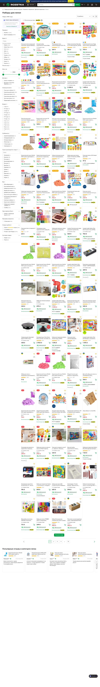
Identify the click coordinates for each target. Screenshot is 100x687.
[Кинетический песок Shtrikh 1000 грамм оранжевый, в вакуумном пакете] (59, 179)
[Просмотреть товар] (52, 42)
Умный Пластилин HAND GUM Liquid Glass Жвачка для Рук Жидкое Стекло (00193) (43, 411)
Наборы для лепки (10, 188)
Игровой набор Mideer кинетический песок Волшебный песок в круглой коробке (74, 82)
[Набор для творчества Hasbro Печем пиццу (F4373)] (59, 325)
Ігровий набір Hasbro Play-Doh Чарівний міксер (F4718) (59, 301)
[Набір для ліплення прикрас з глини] (44, 288)
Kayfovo (7, 63)
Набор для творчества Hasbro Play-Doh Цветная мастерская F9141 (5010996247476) (90, 448)
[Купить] (34, 50)
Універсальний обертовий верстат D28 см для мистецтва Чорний (27, 338)
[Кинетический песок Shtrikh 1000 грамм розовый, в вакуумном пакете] (44, 362)
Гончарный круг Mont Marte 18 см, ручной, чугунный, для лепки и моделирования (43, 338)
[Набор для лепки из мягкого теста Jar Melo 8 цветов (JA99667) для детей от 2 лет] (44, 435)
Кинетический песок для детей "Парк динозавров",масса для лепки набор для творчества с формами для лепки (74, 192)
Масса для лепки (9, 94)
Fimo (6, 53)
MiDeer (6, 57)
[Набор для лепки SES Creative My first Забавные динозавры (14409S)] (59, 472)
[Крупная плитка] (93, 16)
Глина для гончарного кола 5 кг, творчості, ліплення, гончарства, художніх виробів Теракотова (59, 448)
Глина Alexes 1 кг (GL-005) (89, 410)
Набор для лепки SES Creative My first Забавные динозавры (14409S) (58, 485)
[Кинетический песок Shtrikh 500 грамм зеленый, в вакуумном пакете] (59, 362)
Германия (7, 167)
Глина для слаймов (9, 90)
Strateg (7, 59)
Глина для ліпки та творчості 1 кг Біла (28, 229)
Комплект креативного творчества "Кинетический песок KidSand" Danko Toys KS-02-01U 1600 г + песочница (43, 192)
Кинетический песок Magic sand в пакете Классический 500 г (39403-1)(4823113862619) (28, 82)
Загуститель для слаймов (10, 194)
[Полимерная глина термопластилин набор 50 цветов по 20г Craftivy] (44, 216)
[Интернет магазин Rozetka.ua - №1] (15, 4)
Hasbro (7, 45)
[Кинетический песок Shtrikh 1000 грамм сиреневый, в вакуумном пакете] (59, 252)
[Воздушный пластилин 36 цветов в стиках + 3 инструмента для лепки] (44, 106)
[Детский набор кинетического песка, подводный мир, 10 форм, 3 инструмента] (74, 435)
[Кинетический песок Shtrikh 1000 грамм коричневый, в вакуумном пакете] (28, 143)
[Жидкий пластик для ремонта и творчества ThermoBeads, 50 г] (74, 362)
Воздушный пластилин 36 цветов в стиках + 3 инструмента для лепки (43, 119)
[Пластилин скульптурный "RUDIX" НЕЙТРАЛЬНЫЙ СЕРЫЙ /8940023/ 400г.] (90, 252)
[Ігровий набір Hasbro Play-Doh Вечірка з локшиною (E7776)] (90, 325)
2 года (6, 110)
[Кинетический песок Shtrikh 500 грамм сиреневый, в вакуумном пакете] (28, 398)
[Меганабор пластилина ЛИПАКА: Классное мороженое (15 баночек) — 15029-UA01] (28, 507)
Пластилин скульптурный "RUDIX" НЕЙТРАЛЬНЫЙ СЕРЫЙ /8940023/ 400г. (89, 265)
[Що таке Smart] (41, 20)
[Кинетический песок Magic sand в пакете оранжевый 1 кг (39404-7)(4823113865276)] (90, 32)
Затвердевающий (9, 137)
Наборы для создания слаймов (9, 205)
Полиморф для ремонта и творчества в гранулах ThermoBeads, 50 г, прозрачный (27, 448)
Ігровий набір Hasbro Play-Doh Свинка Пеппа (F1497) (73, 265)
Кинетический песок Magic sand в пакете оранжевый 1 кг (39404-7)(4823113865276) (89, 45)
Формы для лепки (9, 190)
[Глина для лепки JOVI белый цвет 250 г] (90, 143)
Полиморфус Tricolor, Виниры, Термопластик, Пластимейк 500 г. (73, 485)
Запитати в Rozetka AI (11, 26)
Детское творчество (40, 9)
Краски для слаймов (9, 202)
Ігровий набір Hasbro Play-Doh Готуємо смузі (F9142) (89, 229)
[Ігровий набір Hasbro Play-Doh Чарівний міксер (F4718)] (59, 288)
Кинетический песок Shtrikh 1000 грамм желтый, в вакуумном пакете (43, 265)
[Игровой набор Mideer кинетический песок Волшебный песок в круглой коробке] (74, 69)
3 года (7, 114)
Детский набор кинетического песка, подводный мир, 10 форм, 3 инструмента (74, 448)
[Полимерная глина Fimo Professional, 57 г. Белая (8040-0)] (28, 472)
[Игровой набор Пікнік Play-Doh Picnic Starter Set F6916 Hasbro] (59, 398)
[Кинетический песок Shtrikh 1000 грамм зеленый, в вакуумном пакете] (28, 252)
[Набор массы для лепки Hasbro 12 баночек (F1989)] (74, 143)
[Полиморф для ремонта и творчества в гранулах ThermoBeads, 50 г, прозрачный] (28, 435)
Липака (7, 55)
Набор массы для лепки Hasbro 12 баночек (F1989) (73, 156)
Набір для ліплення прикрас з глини (43, 301)
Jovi (6, 49)
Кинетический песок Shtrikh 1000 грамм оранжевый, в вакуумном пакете (59, 192)
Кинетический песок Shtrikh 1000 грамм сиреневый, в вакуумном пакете (59, 265)
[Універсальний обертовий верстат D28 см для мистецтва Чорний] (28, 325)
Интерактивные (9, 139)
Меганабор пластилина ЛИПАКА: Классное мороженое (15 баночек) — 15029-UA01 (27, 520)
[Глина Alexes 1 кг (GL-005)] (90, 398)
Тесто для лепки (9, 98)
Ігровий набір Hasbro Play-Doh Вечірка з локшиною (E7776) (89, 338)
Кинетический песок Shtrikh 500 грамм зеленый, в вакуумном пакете (59, 375)
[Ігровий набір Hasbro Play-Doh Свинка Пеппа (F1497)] (74, 252)
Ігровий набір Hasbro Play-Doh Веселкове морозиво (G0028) (89, 82)
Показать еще (5, 65)
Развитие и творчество (28, 9)
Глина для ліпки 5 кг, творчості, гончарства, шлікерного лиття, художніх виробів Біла (28, 301)
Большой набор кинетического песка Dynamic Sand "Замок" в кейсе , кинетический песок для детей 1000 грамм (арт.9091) (74, 119)
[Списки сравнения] (92, 4)
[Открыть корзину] (96, 4)
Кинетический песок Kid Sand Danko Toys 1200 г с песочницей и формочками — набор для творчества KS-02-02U (74, 301)
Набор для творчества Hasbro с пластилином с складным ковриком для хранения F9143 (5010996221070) (44, 485)
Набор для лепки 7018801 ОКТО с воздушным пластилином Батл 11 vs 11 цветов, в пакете (43, 520)
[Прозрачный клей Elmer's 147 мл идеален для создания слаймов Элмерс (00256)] (74, 398)
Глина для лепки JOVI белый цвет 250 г (89, 156)
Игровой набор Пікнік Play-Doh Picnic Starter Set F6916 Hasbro (58, 411)
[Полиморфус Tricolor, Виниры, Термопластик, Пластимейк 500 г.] (74, 472)
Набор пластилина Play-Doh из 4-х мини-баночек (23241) (74, 45)
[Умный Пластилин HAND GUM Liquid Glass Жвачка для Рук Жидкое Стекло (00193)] (44, 398)
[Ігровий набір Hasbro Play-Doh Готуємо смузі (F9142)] (90, 216)
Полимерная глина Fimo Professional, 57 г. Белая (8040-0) (27, 485)
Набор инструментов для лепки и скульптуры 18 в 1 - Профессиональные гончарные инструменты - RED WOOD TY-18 (89, 485)
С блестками (8, 144)
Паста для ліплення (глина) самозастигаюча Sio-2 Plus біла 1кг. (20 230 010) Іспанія (90, 301)
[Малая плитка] (96, 16)
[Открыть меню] (3, 4)
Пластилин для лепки (10, 96)
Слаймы (7, 207)
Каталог (32, 4)
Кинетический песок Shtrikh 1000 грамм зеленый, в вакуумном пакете (28, 265)
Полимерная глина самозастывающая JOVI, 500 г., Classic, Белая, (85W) (59, 45)
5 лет (6, 120)
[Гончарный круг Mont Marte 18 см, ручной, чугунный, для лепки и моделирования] (44, 325)
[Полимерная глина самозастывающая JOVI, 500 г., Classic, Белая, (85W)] (59, 32)
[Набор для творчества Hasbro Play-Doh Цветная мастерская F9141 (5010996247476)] (90, 435)
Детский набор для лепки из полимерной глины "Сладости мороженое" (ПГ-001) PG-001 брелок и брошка (90, 375)
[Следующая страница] (94, 541)
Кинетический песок (10, 92)
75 (68, 541)
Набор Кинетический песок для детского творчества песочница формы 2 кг (43, 156)
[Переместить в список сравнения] (34, 27)
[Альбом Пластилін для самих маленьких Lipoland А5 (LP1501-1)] (74, 216)
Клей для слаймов (9, 200)
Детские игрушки (18, 9)
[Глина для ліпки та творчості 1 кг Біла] (28, 216)
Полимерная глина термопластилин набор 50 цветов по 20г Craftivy (43, 229)
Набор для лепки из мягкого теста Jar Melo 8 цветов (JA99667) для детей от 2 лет (43, 448)
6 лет (6, 122)
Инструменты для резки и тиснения (10, 197)
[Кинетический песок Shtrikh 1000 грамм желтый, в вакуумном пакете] (44, 252)
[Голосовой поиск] (73, 4)
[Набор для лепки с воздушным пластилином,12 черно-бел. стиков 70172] (28, 362)
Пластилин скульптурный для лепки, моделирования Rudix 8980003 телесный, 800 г (74, 520)
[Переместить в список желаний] (34, 24)
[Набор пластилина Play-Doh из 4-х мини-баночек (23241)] (74, 32)
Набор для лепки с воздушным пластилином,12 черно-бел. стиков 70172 (27, 375)
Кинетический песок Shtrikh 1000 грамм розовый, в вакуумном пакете (43, 375)
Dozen (6, 61)
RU (82, 4)
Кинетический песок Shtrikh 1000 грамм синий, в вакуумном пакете (90, 119)
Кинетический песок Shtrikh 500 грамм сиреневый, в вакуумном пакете (28, 411)
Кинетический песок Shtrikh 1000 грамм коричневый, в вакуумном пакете (28, 156)
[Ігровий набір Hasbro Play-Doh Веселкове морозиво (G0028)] (90, 69)
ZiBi (6, 51)
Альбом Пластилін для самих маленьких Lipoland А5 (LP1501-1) (74, 229)
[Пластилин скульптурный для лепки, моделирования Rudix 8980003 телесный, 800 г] (74, 507)
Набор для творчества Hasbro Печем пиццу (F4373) (59, 338)
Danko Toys (8, 47)
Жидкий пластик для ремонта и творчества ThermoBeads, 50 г (72, 375)
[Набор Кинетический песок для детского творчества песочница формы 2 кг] (44, 143)
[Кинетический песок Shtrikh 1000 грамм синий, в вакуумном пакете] (90, 106)
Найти (77, 4)
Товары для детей (8, 9)
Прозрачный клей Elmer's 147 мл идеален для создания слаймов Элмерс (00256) (74, 411)
